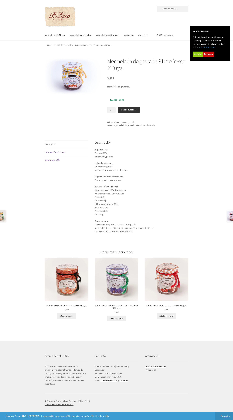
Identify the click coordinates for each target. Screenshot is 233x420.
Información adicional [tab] (55, 152)
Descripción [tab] (50, 144)
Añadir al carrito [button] (66, 316)
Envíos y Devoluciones (155, 366)
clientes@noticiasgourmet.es (114, 380)
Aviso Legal (151, 369)
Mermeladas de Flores (55, 35)
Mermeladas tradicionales (107, 35)
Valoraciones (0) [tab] (52, 160)
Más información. (207, 47)
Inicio (49, 45)
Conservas (129, 35)
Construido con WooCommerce (59, 404)
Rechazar (208, 54)
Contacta (142, 35)
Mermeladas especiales (80, 35)
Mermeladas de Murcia (145, 125)
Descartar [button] (225, 416)
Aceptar (198, 54)
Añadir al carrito (129, 109)
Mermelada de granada (125, 125)
